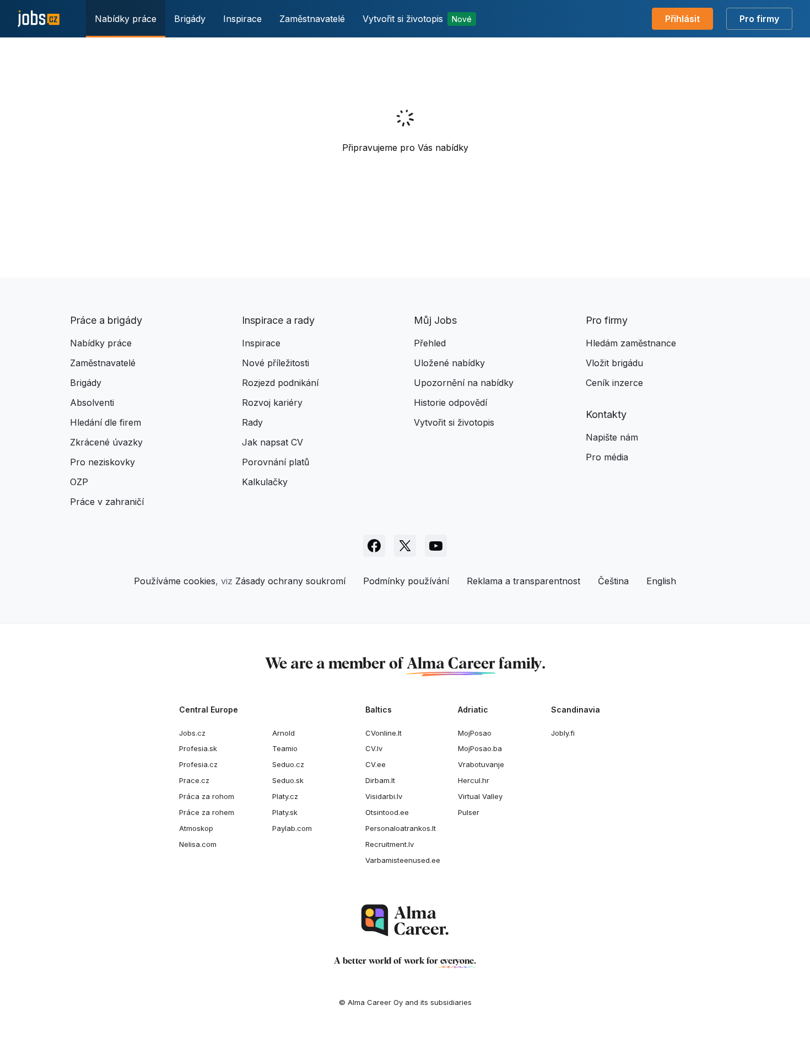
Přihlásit (682, 18)
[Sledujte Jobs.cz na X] (405, 546)
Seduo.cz (288, 764)
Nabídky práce (125, 18)
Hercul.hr (473, 780)
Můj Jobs (435, 320)
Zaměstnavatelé (312, 18)
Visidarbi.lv (383, 796)
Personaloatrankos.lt (400, 828)
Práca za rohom (206, 796)
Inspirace (242, 18)
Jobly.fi (563, 733)
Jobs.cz (192, 733)
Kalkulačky (265, 481)
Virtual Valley (480, 796)
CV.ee (375, 764)
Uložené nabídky (449, 362)
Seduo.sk (288, 780)
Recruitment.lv (389, 844)
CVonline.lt (383, 733)
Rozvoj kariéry (272, 402)
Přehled (430, 343)
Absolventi (92, 402)
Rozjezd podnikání (280, 382)
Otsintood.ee (387, 812)
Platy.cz (285, 796)
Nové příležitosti (275, 362)
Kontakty (606, 414)
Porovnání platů (275, 462)
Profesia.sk (198, 748)
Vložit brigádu (614, 362)
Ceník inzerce (614, 382)
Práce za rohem (206, 812)
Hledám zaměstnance (631, 343)
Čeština (613, 580)
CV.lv (373, 748)
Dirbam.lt (380, 780)
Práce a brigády (106, 320)
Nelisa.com (198, 844)
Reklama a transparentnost (523, 580)
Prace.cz (194, 780)
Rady (252, 422)
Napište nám (612, 437)
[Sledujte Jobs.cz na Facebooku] (374, 546)
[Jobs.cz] (39, 19)
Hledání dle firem (105, 422)
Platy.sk (285, 812)
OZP (79, 481)
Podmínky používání (406, 580)
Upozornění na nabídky (464, 382)
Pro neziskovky (102, 462)
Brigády (190, 18)
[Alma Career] (405, 920)
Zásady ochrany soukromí (290, 580)
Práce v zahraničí (107, 501)
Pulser (468, 812)
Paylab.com (292, 828)
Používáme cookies (174, 580)
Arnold (283, 733)
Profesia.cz (198, 764)
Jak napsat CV (272, 442)
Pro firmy (759, 18)
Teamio (285, 748)
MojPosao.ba (480, 748)
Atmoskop (196, 828)
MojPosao (475, 733)
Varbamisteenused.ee (402, 860)
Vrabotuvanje (481, 764)
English (661, 580)
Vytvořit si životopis (417, 18)
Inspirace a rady (278, 320)
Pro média (607, 457)
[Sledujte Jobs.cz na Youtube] (436, 546)
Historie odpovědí (450, 402)
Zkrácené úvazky (106, 442)
